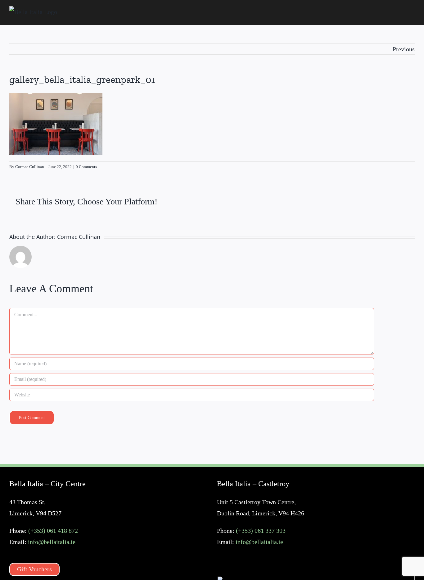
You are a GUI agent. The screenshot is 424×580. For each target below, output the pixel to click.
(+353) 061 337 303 (261, 530)
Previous (404, 49)
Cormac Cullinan (29, 166)
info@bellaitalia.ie (51, 541)
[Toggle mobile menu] (412, 12)
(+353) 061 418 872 (53, 530)
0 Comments (86, 166)
